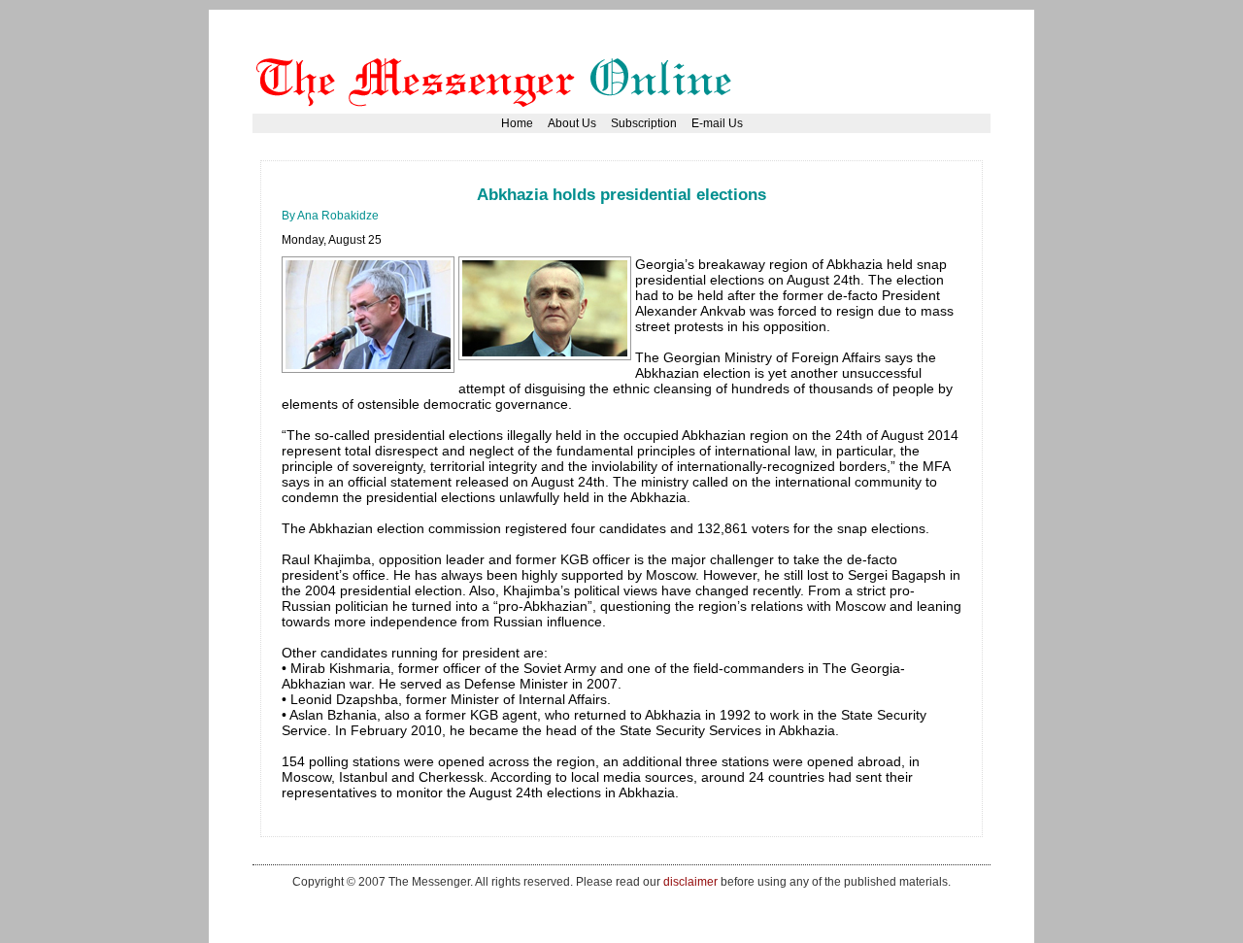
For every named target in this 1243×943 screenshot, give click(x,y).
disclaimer (690, 881)
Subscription (644, 123)
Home (517, 123)
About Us (572, 123)
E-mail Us (717, 123)
